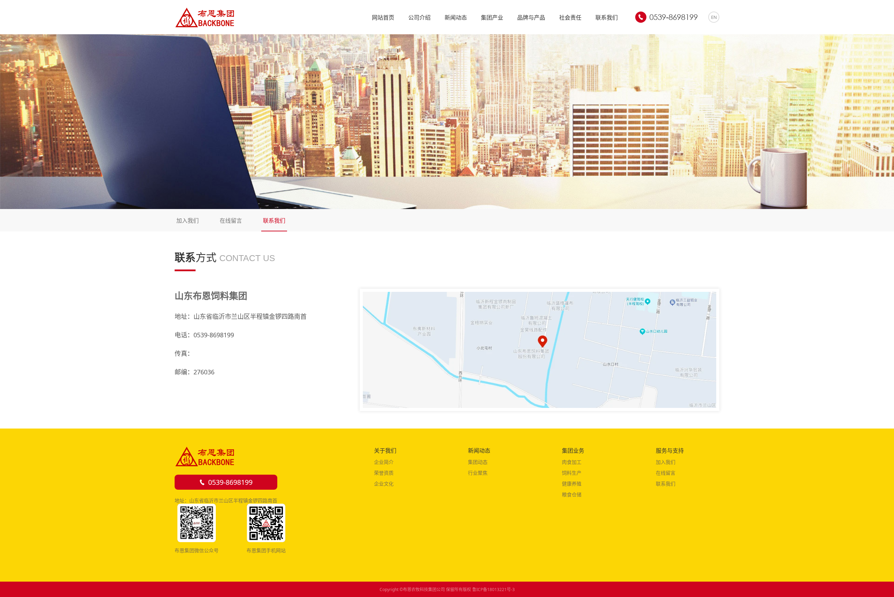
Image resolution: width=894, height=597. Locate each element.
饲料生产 (571, 472)
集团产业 (492, 17)
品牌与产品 (531, 17)
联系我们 (606, 17)
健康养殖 (571, 483)
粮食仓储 (571, 494)
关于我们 (385, 450)
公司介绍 (419, 17)
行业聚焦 (478, 472)
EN (714, 17)
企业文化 (384, 483)
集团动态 (478, 462)
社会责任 (570, 17)
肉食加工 (571, 462)
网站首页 (383, 17)
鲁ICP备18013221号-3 (493, 589)
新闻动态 (456, 17)
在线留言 (231, 220)
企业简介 (384, 462)
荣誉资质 (384, 472)
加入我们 (187, 220)
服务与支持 (670, 450)
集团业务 (573, 450)
